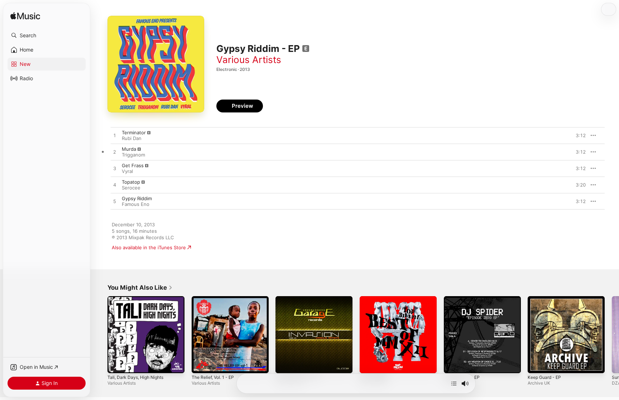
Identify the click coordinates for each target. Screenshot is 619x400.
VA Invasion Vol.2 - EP (300, 299)
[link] (140, 287)
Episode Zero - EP (464, 299)
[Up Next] (454, 384)
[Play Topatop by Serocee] (114, 185)
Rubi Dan (131, 138)
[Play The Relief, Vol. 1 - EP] (200, 364)
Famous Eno (135, 204)
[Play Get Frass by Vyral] (114, 168)
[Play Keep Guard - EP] (536, 364)
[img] (25, 16)
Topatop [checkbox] (131, 182)
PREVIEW (578, 135)
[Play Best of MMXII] (368, 364)
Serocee (131, 188)
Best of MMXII (375, 299)
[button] (46, 35)
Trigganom (133, 155)
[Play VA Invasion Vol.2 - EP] (284, 364)
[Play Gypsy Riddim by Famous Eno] (114, 201)
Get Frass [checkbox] (133, 165)
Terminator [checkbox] (134, 132)
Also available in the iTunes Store (149, 247)
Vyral (127, 171)
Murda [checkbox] (129, 149)
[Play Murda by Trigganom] (114, 152)
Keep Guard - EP (546, 299)
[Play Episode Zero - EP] (452, 364)
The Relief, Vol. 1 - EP (215, 299)
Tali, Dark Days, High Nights (138, 299)
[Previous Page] (100, 334)
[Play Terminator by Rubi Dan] (114, 135)
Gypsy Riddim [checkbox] (137, 198)
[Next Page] (612, 334)
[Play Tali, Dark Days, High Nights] (116, 364)
